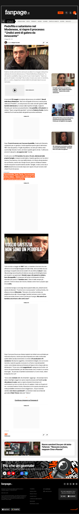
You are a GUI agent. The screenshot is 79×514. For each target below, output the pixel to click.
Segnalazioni (33, 491)
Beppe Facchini (16, 42)
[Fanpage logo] (15, 12)
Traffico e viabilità (54, 21)
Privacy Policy (33, 493)
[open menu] (3, 21)
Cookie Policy (33, 496)
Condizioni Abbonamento (36, 498)
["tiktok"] (4, 473)
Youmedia (32, 488)
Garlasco (68, 21)
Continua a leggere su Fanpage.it (26, 400)
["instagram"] (9, 473)
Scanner (45, 21)
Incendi (40, 21)
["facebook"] (22, 473)
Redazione (32, 501)
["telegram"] (26, 473)
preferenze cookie (34, 503)
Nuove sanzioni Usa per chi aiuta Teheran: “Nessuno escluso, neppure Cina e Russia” (56, 447)
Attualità (10, 21)
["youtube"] (13, 473)
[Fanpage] (6, 484)
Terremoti (33, 21)
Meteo (28, 21)
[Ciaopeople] (74, 509)
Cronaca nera (21, 21)
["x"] (17, 473)
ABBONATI (60, 12)
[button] (47, 42)
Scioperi (62, 21)
